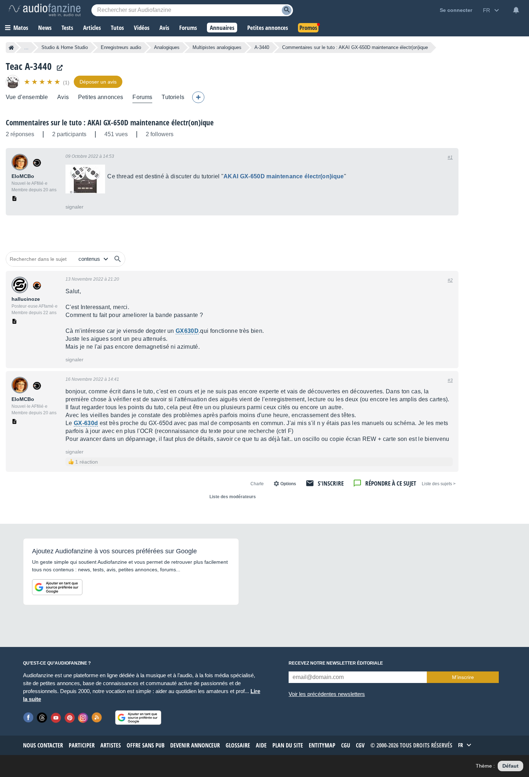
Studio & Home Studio (64, 47)
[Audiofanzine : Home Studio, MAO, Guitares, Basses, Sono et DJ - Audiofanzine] (45, 10)
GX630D (187, 331)
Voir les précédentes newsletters (327, 694)
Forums (142, 97)
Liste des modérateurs (232, 496)
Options (288, 483)
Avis (63, 97)
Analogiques (167, 47)
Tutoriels (173, 97)
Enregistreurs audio (121, 47)
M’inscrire (463, 677)
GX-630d (86, 423)
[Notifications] (516, 10)
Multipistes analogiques (217, 47)
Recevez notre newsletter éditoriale (336, 663)
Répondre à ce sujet (390, 483)
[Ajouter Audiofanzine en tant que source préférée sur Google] (57, 587)
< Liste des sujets (439, 483)
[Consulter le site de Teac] (58, 68)
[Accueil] (11, 47)
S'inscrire (331, 483)
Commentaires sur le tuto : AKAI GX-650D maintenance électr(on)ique (110, 122)
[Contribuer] (198, 97)
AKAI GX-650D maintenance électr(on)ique (283, 176)
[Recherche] (286, 10)
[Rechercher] (117, 259)
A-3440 (261, 47)
